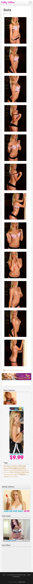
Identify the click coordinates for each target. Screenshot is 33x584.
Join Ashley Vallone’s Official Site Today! (16, 574)
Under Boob (12, 476)
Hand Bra (12, 370)
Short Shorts (15, 472)
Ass (5, 466)
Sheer (8, 472)
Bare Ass (7, 370)
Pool (28, 470)
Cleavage (12, 468)
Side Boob (25, 472)
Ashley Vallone (8, 2)
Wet (16, 476)
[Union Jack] (10, 398)
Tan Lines (10, 474)
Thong (26, 474)
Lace (5, 470)
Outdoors (13, 470)
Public (5, 472)
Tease (20, 370)
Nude (8, 470)
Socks (5, 474)
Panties (17, 370)
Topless (6, 476)
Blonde (22, 466)
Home (4, 574)
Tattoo (15, 474)
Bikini (16, 466)
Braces (6, 468)
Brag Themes (22, 582)
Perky (24, 470)
